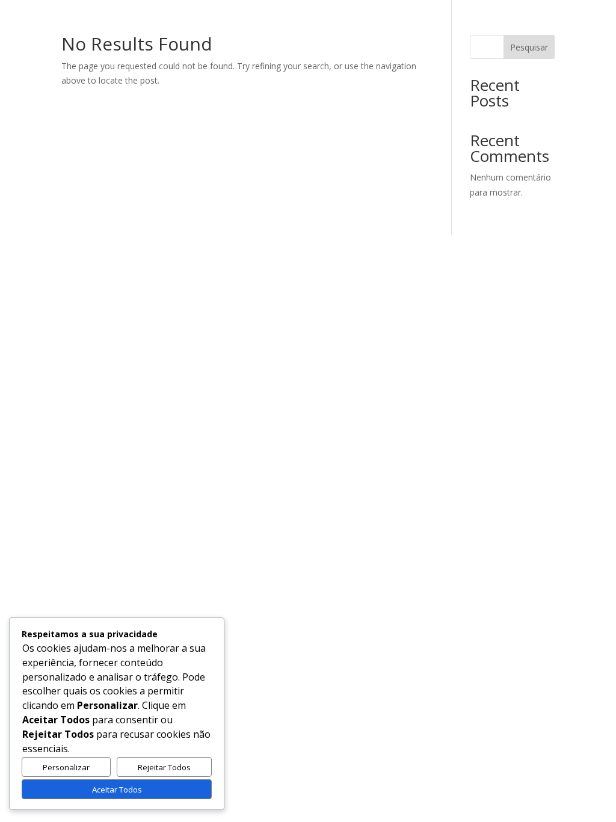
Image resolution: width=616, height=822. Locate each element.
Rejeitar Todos (164, 767)
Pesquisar (529, 47)
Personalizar (66, 767)
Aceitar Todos (117, 789)
